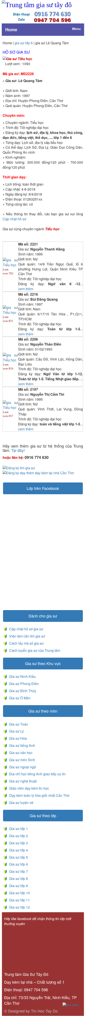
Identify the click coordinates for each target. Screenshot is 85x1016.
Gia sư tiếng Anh (21, 745)
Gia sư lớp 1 (17, 828)
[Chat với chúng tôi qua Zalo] (70, 1004)
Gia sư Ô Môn (19, 697)
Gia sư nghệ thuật (22, 781)
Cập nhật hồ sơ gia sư (25, 628)
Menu (76, 28)
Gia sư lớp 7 (17, 871)
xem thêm (25, 289)
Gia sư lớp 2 (17, 835)
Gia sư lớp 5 (17, 857)
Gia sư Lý (15, 731)
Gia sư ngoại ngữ (22, 766)
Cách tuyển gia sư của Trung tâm (34, 650)
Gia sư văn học (19, 752)
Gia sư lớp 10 (18, 892)
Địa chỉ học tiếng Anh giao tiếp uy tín (37, 773)
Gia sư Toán (17, 724)
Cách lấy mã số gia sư (26, 643)
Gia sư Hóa (17, 738)
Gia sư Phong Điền (23, 683)
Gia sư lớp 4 (17, 850)
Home (11, 29)
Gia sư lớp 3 (17, 842)
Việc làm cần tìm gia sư (26, 636)
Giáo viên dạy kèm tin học (28, 788)
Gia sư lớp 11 (18, 899)
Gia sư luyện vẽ (20, 802)
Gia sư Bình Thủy (21, 690)
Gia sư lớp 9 (17, 885)
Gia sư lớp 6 (17, 864)
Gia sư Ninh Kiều (21, 676)
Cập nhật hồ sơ (14, 218)
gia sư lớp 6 (24, 42)
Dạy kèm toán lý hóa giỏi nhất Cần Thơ (38, 795)
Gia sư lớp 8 (17, 878)
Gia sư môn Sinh (21, 759)
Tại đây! (18, 450)
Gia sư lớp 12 (18, 907)
